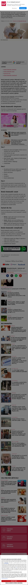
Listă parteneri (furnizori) (4, 578)
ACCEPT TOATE (14, 581)
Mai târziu (14, 8)
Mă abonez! (23, 8)
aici (16, 567)
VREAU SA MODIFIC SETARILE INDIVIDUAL (14, 583)
